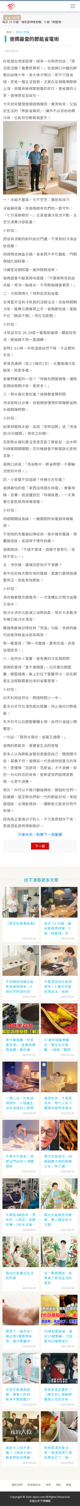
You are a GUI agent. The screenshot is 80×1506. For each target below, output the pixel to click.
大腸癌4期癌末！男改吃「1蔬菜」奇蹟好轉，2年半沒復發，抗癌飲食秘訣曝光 (21, 1219)
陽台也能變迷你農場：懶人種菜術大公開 (58, 1219)
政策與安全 (34, 1485)
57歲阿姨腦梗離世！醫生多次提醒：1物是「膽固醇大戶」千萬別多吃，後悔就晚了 (59, 1044)
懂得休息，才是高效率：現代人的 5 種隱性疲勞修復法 (58, 1103)
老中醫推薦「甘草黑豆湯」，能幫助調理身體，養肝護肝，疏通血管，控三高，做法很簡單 (20, 1044)
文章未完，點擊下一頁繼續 (40, 834)
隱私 (58, 1485)
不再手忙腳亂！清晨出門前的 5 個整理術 (20, 1161)
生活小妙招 (22, 32)
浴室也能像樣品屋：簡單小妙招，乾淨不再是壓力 (20, 1394)
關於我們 (17, 1485)
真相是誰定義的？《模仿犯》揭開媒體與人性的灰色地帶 (58, 1394)
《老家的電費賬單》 (21, 923)
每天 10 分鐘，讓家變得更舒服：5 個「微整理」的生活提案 (34, 22)
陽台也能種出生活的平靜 (20, 1275)
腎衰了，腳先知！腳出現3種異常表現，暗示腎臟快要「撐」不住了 (20, 1336)
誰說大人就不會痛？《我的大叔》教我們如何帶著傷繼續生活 (20, 1452)
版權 (68, 1485)
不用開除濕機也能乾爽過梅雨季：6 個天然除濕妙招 (20, 986)
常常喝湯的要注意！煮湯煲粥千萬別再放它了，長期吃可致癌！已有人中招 (58, 1452)
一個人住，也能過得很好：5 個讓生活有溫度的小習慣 (20, 1103)
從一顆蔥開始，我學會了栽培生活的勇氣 (58, 1277)
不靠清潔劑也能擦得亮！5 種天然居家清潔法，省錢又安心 (58, 986)
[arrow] (22, 6)
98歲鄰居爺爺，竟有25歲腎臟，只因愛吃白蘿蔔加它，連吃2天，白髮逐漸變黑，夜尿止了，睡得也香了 (59, 1336)
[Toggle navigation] (72, 6)
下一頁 (40, 846)
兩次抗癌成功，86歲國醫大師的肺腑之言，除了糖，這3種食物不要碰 (59, 1161)
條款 (48, 1485)
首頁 (9, 32)
